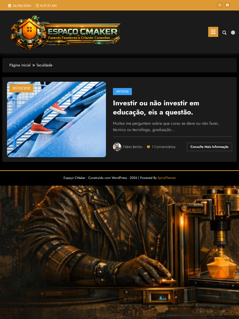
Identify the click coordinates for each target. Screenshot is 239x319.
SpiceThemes (167, 177)
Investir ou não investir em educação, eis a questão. (156, 107)
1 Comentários (164, 147)
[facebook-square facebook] (227, 5)
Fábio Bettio (132, 147)
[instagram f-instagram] (220, 5)
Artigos (122, 91)
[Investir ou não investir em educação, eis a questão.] (56, 119)
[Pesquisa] (224, 32)
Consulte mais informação (209, 146)
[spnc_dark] (232, 32)
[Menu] (213, 32)
